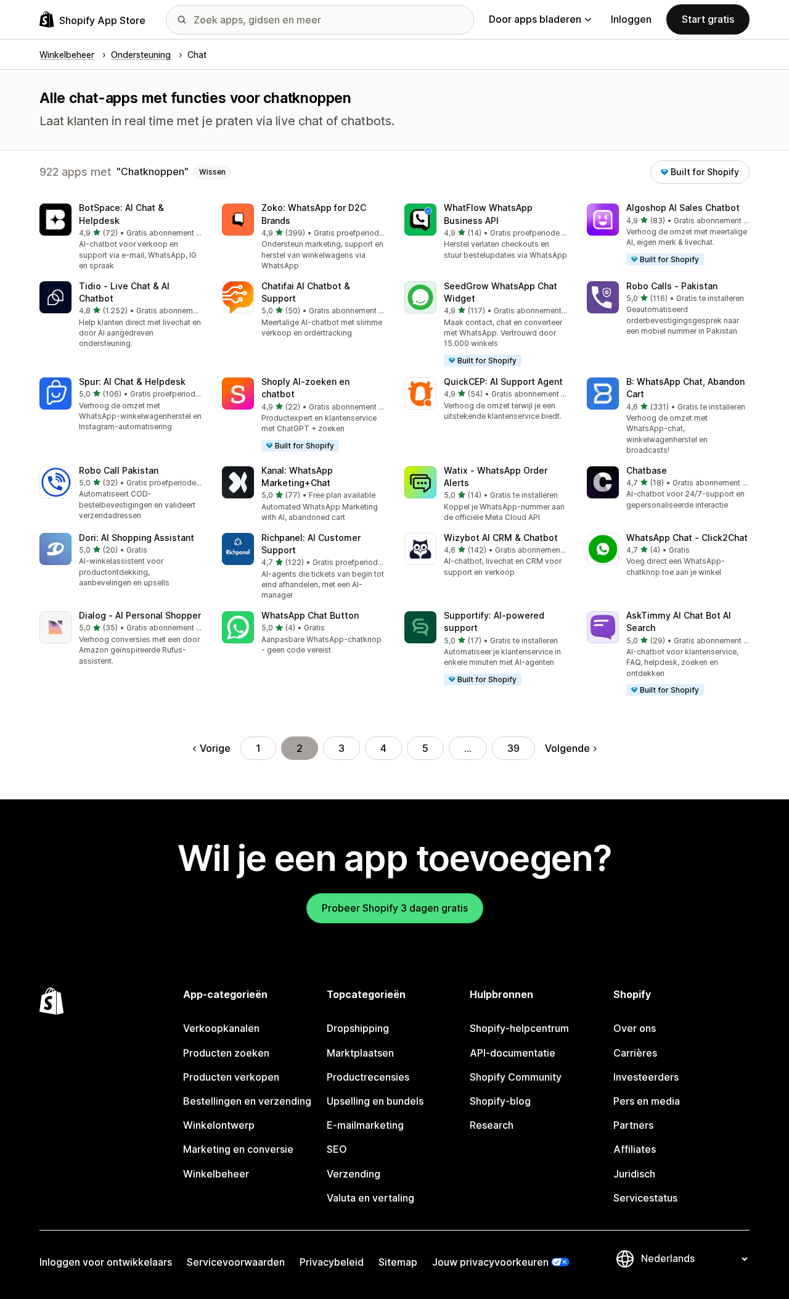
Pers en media (646, 1101)
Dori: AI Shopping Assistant (136, 537)
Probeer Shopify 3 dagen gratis (395, 908)
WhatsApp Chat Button (310, 615)
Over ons (634, 1028)
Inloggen (631, 19)
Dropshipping (358, 1028)
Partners (633, 1125)
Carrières (635, 1053)
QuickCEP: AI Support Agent (503, 381)
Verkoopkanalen (221, 1028)
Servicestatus (645, 1198)
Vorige (215, 748)
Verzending (353, 1174)
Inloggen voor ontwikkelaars (105, 1262)
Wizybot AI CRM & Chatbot (501, 537)
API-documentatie (512, 1053)
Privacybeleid (332, 1262)
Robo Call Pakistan (118, 470)
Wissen (212, 171)
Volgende (567, 748)
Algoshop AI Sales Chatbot (683, 207)
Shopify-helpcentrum (519, 1028)
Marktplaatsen (360, 1053)
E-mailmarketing (365, 1125)
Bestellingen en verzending (247, 1101)
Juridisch (634, 1174)
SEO (337, 1149)
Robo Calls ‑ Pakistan (671, 286)
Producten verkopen (231, 1077)
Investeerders (646, 1077)
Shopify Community (516, 1077)
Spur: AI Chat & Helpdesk (132, 381)
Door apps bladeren (535, 19)
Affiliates (634, 1149)
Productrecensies (368, 1077)
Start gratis (708, 19)
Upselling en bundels (375, 1101)
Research (491, 1125)
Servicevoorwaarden (236, 1262)
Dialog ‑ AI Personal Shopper (140, 615)
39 (513, 748)
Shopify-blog (500, 1101)
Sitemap (397, 1262)
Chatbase (646, 470)
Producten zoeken (226, 1053)
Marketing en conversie (238, 1149)
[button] (120, 237)
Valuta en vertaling (370, 1198)
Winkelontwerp (219, 1125)
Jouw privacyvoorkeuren (490, 1262)
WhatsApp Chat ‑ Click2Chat (687, 537)
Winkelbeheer (216, 1174)
